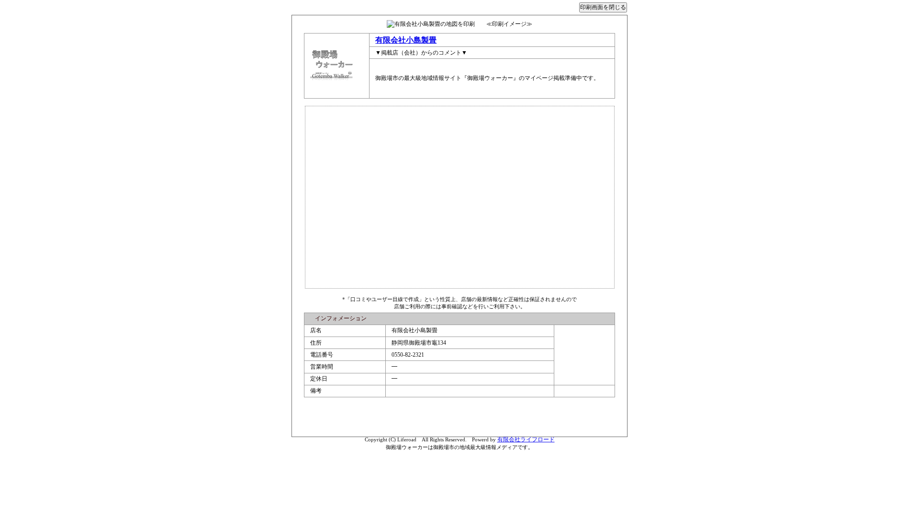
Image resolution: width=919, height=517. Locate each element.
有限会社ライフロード (526, 439)
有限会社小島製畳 (406, 40)
